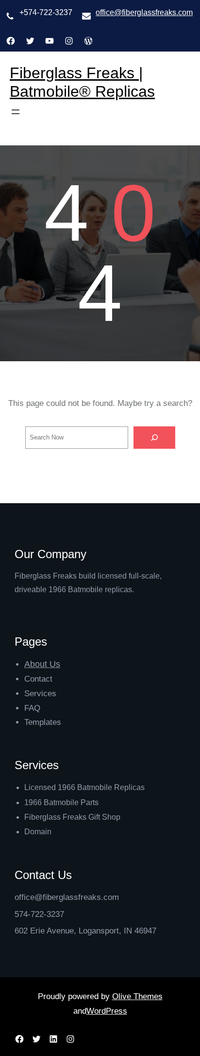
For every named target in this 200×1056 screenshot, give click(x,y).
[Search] (154, 437)
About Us (42, 664)
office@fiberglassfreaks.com (144, 12)
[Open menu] (15, 112)
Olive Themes (137, 996)
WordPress (106, 1011)
